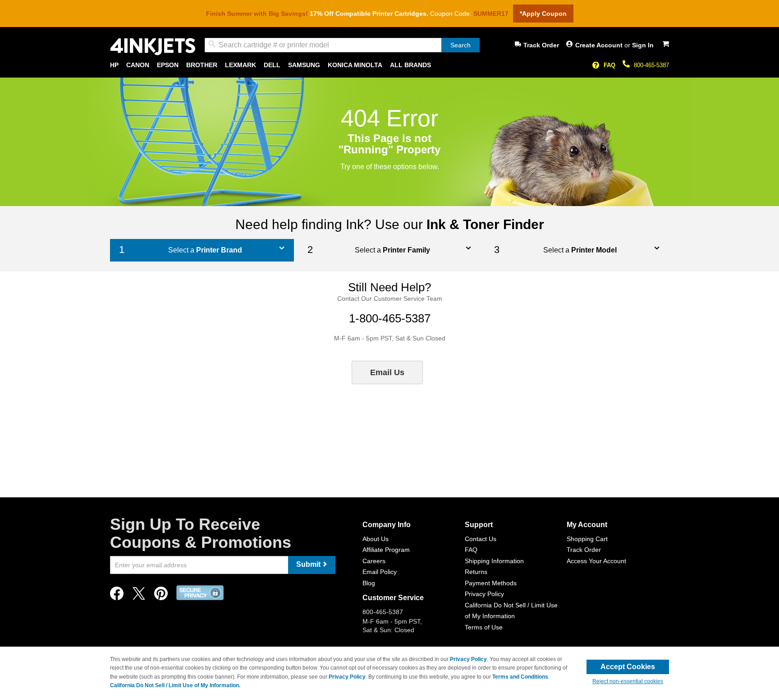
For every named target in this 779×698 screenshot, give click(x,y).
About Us (375, 538)
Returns (476, 571)
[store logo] (153, 46)
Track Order (541, 45)
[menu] (389, 65)
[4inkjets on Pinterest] (161, 596)
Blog (368, 583)
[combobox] (342, 45)
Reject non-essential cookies (627, 681)
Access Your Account (596, 561)
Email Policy (379, 571)
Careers (373, 561)
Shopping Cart (587, 538)
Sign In (643, 45)
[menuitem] (114, 65)
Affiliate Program (386, 549)
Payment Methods (491, 583)
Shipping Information (494, 561)
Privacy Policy (484, 593)
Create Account (599, 45)
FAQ (609, 65)
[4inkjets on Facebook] (117, 596)
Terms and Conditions (520, 677)
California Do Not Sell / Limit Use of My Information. (175, 685)
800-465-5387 (651, 65)
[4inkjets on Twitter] (139, 596)
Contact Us (480, 538)
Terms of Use (484, 627)
